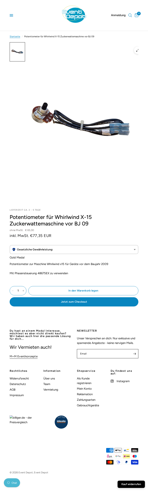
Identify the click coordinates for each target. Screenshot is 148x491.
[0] (135, 15)
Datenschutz (18, 384)
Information (52, 371)
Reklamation (85, 394)
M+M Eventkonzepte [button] (24, 356)
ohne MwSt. (22, 230)
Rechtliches (18, 371)
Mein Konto (84, 388)
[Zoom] (137, 50)
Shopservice (86, 371)
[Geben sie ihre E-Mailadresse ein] (134, 353)
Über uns (49, 378)
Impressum (17, 395)
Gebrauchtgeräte (88, 405)
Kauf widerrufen (131, 484)
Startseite (15, 36)
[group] (74, 249)
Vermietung (50, 389)
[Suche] (130, 15)
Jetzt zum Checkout (74, 301)
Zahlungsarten (86, 400)
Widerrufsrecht (19, 378)
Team (46, 384)
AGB (12, 389)
